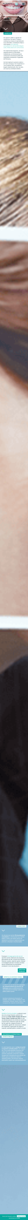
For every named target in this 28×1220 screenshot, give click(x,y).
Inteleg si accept (21, 1216)
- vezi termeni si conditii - (14, 1218)
